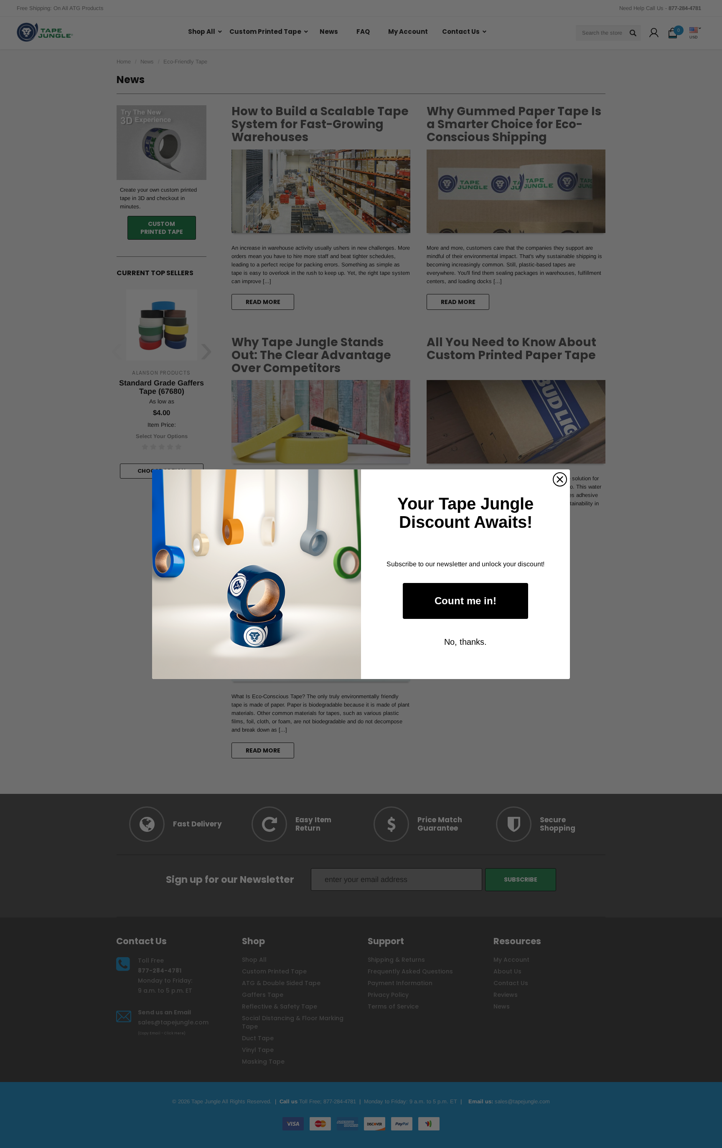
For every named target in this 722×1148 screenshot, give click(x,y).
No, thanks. (465, 641)
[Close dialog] (560, 479)
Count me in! (465, 600)
